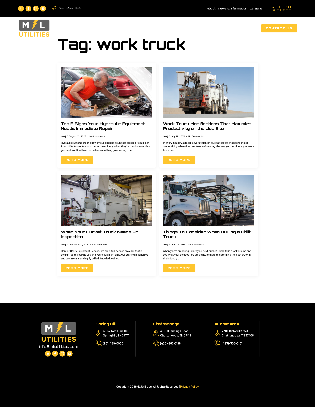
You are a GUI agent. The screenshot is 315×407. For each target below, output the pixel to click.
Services (156, 28)
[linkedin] (21, 8)
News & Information (232, 8)
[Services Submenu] (167, 28)
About (211, 8)
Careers (256, 8)
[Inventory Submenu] (230, 28)
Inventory (218, 28)
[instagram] (36, 8)
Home (136, 28)
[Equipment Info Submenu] (203, 28)
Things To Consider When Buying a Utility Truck (208, 234)
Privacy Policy (189, 386)
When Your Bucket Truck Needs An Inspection (99, 234)
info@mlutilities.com (58, 346)
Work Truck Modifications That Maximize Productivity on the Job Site (207, 126)
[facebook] (28, 8)
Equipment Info (187, 28)
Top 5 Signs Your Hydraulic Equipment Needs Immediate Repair (103, 126)
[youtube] (43, 8)
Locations (246, 28)
